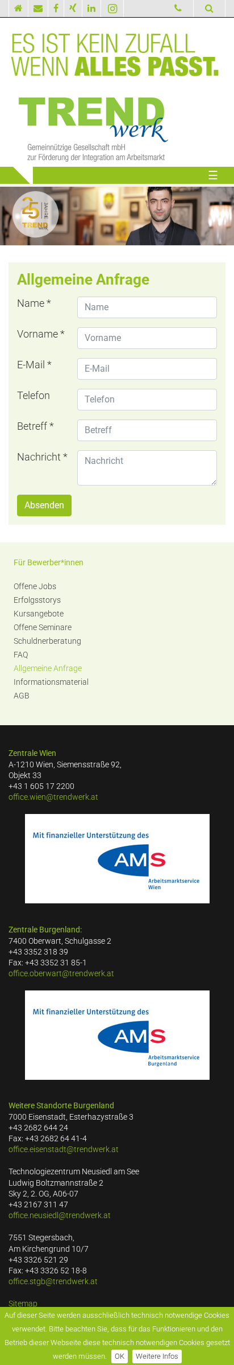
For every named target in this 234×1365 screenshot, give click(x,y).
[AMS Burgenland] (117, 1035)
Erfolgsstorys (37, 600)
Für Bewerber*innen (48, 563)
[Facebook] (56, 8)
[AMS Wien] (117, 859)
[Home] (18, 8)
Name (34, 303)
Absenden (44, 505)
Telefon (33, 395)
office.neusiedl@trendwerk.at (60, 1215)
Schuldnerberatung (47, 641)
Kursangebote (39, 614)
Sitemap (23, 1304)
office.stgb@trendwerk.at (53, 1281)
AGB (22, 696)
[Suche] (209, 8)
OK (119, 1356)
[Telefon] (178, 8)
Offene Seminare (43, 627)
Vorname (41, 334)
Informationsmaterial (51, 682)
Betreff (35, 426)
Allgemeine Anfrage (48, 668)
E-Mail (34, 365)
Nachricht (42, 457)
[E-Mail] (38, 8)
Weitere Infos (157, 1356)
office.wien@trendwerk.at (53, 797)
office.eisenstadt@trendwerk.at (64, 1149)
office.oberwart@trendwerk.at (61, 973)
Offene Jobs (35, 586)
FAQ (21, 655)
